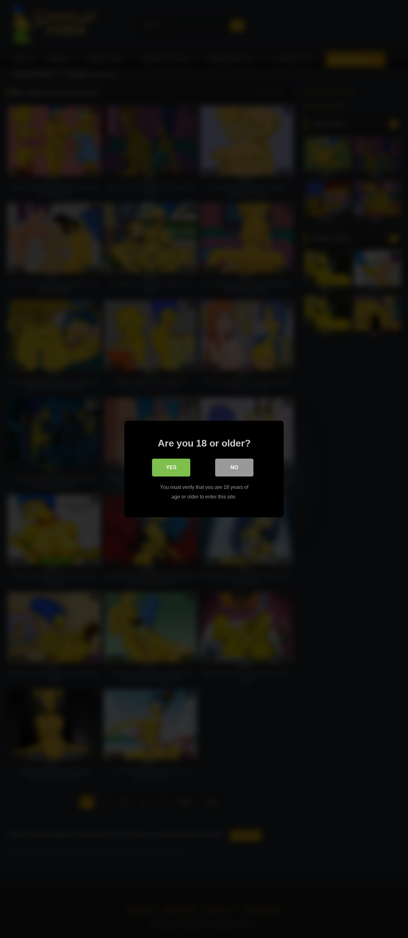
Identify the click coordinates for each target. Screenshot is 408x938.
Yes (171, 467)
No (234, 467)
